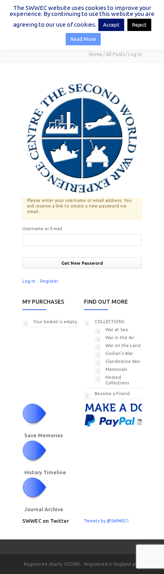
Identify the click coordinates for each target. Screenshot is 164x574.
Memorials (116, 369)
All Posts (115, 54)
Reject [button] (139, 24)
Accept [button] (111, 24)
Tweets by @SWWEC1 (106, 520)
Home (95, 54)
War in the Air (119, 337)
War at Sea (116, 329)
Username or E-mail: (42, 228)
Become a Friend (112, 393)
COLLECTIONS (109, 321)
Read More (83, 39)
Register (49, 281)
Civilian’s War (119, 353)
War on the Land (123, 345)
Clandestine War (122, 361)
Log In (28, 281)
